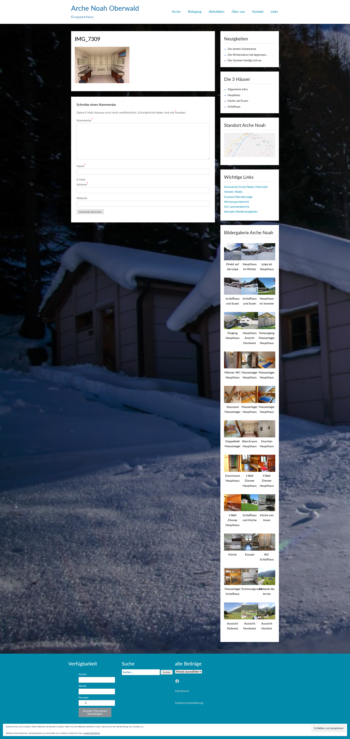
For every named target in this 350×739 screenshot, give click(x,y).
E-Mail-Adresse (82, 182)
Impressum (182, 690)
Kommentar (85, 120)
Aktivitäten (216, 11)
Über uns (238, 11)
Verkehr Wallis (233, 191)
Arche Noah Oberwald (105, 8)
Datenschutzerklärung (189, 703)
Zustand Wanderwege (238, 196)
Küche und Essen (238, 101)
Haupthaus (234, 95)
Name (81, 166)
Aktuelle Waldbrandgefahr (241, 211)
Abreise (83, 686)
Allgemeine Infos (238, 89)
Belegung (194, 11)
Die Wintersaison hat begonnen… (248, 55)
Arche (176, 11)
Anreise (83, 674)
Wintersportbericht (236, 201)
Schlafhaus (234, 106)
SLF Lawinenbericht (236, 206)
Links (274, 11)
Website (82, 198)
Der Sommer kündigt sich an (244, 60)
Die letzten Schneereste (242, 49)
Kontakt (257, 11)
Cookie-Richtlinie (91, 733)
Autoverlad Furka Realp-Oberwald (246, 186)
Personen (83, 698)
